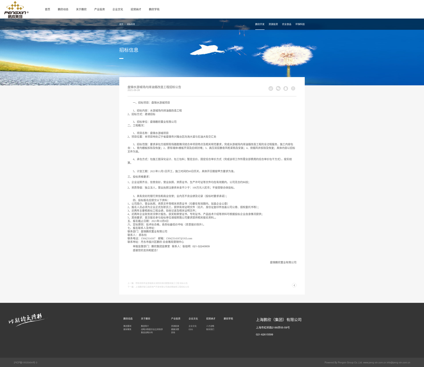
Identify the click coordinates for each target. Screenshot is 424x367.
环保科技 (300, 24)
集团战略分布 (147, 332)
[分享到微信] (278, 88)
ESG (191, 329)
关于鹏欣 (81, 9)
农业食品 (286, 24)
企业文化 (117, 9)
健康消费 (175, 329)
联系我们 (210, 329)
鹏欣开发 (260, 24)
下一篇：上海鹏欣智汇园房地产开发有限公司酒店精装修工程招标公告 (158, 286)
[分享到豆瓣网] (293, 88)
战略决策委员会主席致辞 (152, 329)
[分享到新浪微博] (270, 88)
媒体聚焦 (127, 329)
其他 (173, 332)
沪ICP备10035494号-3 (25, 362)
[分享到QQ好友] (285, 88)
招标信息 (131, 24)
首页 (47, 9)
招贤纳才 (136, 9)
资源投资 (273, 24)
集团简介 (145, 325)
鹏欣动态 (63, 9)
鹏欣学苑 (154, 9)
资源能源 (175, 325)
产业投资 (99, 9)
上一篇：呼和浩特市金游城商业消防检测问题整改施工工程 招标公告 (158, 283)
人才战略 (210, 325)
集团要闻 (127, 325)
